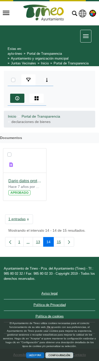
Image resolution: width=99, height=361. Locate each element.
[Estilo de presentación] (36, 98)
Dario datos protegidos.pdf (24, 181)
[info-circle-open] (17, 98)
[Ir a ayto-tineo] (43, 13)
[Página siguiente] (69, 242)
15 (60, 243)
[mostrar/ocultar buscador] (74, 14)
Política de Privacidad (50, 305)
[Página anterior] (10, 242)
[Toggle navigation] (6, 13)
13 (39, 243)
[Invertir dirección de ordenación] (46, 80)
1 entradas (20, 220)
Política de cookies (50, 316)
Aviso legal (49, 293)
